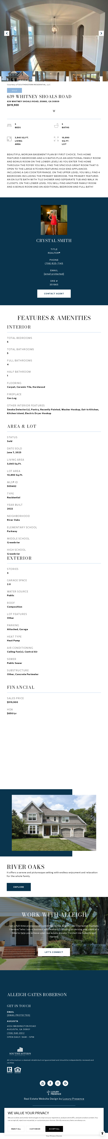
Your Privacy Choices (54, 1136)
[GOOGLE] (65, 1083)
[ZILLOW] (42, 1083)
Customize (35, 1129)
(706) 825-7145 (54, 263)
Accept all (54, 1129)
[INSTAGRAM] (58, 1083)
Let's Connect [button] (54, 952)
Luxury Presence (73, 1098)
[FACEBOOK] (50, 1083)
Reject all (16, 1129)
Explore (19, 887)
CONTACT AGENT (54, 293)
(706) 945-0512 (15, 1033)
